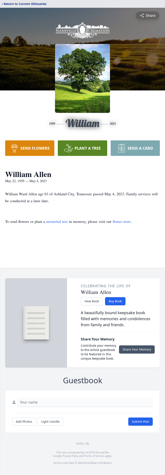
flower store (122, 221)
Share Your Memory (137, 349)
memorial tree (57, 221)
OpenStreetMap (87, 463)
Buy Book (115, 301)
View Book (91, 301)
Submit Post (140, 421)
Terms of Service (94, 456)
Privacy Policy (70, 456)
